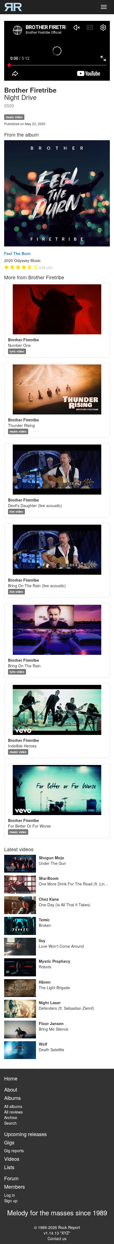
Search (10, 1123)
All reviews (13, 1112)
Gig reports (14, 1150)
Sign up (10, 1200)
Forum (11, 1178)
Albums (12, 1097)
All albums (13, 1106)
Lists (9, 1167)
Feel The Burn (17, 253)
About (10, 1089)
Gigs (9, 1142)
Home (10, 1078)
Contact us (57, 1238)
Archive (10, 1117)
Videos (11, 1158)
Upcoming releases (25, 1133)
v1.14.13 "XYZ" (57, 1233)
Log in (9, 1195)
